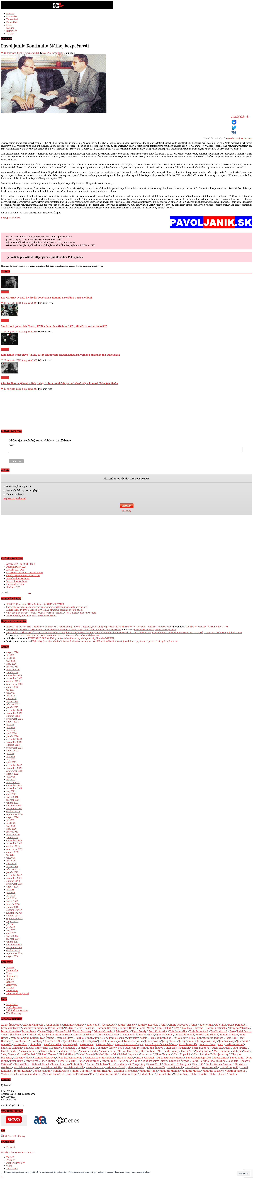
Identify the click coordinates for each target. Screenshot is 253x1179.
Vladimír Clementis (125, 1070)
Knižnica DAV (13, 587)
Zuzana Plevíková (77, 1074)
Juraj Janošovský (207, 1041)
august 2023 (12, 750)
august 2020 (12, 817)
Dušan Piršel (63, 1031)
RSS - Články (19, 1136)
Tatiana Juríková (115, 1067)
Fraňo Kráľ (33, 1034)
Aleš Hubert (109, 1024)
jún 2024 (10, 727)
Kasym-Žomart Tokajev (129, 1044)
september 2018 (14, 883)
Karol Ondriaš (104, 1044)
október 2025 (13, 681)
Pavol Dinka (220, 1057)
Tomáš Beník (175, 1067)
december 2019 (14, 840)
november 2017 (14, 912)
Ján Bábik (242, 1041)
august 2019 (12, 852)
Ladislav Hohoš (234, 1044)
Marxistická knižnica (16, 581)
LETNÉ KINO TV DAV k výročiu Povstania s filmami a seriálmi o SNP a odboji (46, 297)
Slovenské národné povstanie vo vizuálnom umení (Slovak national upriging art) (46, 606)
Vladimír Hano (148, 1070)
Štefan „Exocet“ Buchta (223, 1074)
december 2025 (14, 675)
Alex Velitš (93, 1024)
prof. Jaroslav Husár (155, 1060)
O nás (9, 1165)
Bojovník (220, 1024)
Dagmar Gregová (107, 1028)
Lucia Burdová (200, 1047)
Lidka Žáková (155, 1047)
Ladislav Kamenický (36, 1047)
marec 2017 (12, 935)
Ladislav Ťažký (107, 1047)
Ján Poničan (20, 1044)
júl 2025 (10, 689)
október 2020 (13, 811)
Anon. (194, 1024)
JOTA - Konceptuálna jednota (206, 1037)
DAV (176, 1028)
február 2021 (13, 799)
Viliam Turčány (80, 1070)
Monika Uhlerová (44, 1057)
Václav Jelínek (9, 1074)
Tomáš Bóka (192, 1067)
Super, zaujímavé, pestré (18, 486)
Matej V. (237, 1051)
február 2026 (13, 669)
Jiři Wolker (180, 1037)
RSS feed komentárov (17, 1010)
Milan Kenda (162, 1054)
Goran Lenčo (127, 1034)
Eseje (9, 25)
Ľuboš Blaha (147, 1074)
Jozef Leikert (21, 1041)
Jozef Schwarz (72, 1041)
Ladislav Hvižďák (11, 1047)
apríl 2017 (11, 933)
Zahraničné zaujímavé (17, 993)
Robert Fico (77, 1064)
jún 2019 (10, 857)
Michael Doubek (25, 1054)
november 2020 (14, 808)
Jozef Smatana (106, 1041)
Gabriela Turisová (83, 1034)
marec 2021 (12, 797)
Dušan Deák (29, 1031)
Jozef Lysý (37, 1041)
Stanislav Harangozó (26, 1067)
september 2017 (14, 918)
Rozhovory (11, 30)
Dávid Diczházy (82, 1031)
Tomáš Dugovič (229, 1067)
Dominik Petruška (216, 1028)
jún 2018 (10, 892)
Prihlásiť (10, 1147)
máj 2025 (10, 695)
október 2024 (13, 715)
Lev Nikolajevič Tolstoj (131, 1047)
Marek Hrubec (9, 1051)
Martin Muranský (168, 1051)
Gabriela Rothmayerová (56, 1034)
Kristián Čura (207, 1044)
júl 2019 (10, 854)
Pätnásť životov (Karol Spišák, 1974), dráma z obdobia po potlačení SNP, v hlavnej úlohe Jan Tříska (59, 383)
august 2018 (12, 886)
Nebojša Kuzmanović (69, 1057)
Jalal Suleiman (84, 1037)
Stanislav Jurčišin (51, 1067)
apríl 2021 (11, 794)
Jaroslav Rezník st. (160, 1037)
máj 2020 (10, 825)
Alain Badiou (53, 1024)
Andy (164, 1024)
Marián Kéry (107, 1051)
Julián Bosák (152, 1041)
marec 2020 (12, 831)
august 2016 (12, 956)
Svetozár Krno (94, 1067)
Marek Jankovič (29, 1051)
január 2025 (12, 707)
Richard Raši (21, 1064)
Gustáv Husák (145, 1034)
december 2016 (14, 944)
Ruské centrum (118, 1064)
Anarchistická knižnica (17, 578)
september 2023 (14, 747)
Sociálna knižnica (15, 584)
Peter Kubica (48, 1060)
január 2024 (12, 736)
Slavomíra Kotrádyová (177, 1064)
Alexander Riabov (74, 1024)
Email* (11, 445)
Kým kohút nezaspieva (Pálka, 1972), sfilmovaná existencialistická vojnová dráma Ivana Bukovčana (60, 354)
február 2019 (13, 869)
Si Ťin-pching (137, 1064)
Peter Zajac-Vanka (129, 1060)
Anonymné (206, 1024)
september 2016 (14, 953)
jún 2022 (10, 776)
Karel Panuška (52, 1044)
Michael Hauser (47, 1054)
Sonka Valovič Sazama (219, 1064)
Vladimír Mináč (190, 1070)
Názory (10, 981)
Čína (92, 1074)
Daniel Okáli (164, 1028)
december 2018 (14, 875)
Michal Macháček (106, 1054)
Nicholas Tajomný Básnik (99, 1057)
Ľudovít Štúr (164, 1074)
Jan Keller (101, 1037)
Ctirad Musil (55, 1028)
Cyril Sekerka (86, 1028)
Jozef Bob (231, 1037)
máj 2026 (10, 660)
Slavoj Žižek (154, 1064)
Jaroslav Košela (138, 1037)
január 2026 (12, 672)
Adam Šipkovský (11, 1024)
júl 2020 (10, 820)
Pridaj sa (10, 1159)
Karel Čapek (70, 1044)
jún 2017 (10, 927)
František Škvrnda (14, 1034)
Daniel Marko (146, 1028)
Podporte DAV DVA (15, 1162)
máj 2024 (10, 730)
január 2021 (12, 802)
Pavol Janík (57, 52)
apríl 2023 (11, 762)
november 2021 (14, 788)
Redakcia (233, 1060)
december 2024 (14, 710)
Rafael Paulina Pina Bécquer (208, 1060)
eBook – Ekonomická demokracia (23, 575)
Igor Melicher (164, 1034)
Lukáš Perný (240, 1047)
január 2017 (12, 941)
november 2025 (14, 678)
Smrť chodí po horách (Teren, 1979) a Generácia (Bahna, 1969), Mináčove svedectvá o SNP (54, 326)
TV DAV (10, 33)
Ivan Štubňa (47, 1037)
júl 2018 (10, 889)
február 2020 (13, 834)
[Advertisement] (80, 408)
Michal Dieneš (85, 1054)
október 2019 (13, 846)
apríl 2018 (11, 898)
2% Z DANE (12, 1168)
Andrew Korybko (148, 1024)
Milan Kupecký (181, 1054)
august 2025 (12, 687)
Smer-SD (198, 1064)
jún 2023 (10, 756)
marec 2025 (12, 701)
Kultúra (10, 27)
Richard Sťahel (40, 1064)
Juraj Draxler (187, 1041)
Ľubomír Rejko (128, 1074)
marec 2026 (12, 666)
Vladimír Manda (169, 1070)
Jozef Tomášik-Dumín (130, 1041)
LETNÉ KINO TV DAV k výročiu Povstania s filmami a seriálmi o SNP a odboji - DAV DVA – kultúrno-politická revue (63, 629)
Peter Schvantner (89, 1060)
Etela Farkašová (198, 1031)
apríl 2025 (11, 698)
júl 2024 (10, 724)
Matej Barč (187, 1051)
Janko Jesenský (118, 1037)
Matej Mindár (222, 1051)
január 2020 (12, 837)
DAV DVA (46, 52)
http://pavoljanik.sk (11, 217)
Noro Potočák (125, 1057)
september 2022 (14, 770)
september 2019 (14, 849)
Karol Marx (86, 1044)
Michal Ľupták (127, 1054)
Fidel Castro (244, 1031)
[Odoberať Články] (6, 1136)
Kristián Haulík (188, 1044)
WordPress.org (13, 1013)
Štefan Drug (181, 1074)
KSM (220, 1044)
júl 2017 (10, 924)
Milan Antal (145, 1054)
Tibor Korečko (136, 1067)
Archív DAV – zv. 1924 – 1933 (20, 563)
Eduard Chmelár (104, 1031)
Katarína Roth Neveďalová (161, 1044)
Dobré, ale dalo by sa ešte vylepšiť (22, 490)
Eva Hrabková (218, 1031)
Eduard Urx (123, 1031)
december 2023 (14, 739)
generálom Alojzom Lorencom (239, 138)
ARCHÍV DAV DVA (15, 569)
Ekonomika (11, 16)
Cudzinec (70, 1028)
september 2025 (14, 684)
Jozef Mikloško (53, 1041)
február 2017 (13, 938)
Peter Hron (16, 1060)
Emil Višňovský (158, 1031)
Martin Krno (148, 1051)
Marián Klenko (89, 1051)
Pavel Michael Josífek (198, 1057)
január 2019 (12, 872)
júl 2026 (10, 655)
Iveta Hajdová (65, 1037)
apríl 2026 (11, 663)
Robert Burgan (60, 1064)
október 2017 (13, 915)
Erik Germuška (178, 1031)
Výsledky (126, 511)
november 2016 (14, 947)
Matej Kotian (203, 1051)
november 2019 (14, 843)
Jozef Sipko (89, 1041)
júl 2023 (10, 753)
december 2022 (14, 765)
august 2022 (12, 773)
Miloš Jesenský (219, 1054)
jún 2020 (10, 823)
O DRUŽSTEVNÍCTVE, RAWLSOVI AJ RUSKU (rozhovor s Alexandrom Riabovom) (59, 635)
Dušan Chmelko (10, 1031)
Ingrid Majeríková (207, 1034)
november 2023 (14, 742)
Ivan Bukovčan (229, 1034)
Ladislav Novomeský (62, 1047)
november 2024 (14, 713)
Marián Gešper (69, 1051)
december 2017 (14, 909)
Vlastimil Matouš (235, 1070)
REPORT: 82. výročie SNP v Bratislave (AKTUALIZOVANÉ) (35, 604)
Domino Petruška (239, 1028)
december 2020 (14, 805)
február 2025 (13, 704)
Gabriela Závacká (107, 1034)
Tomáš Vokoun (41, 1070)
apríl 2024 (11, 733)
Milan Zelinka (200, 1054)
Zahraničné (12, 19)
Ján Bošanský (227, 1041)
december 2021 (14, 785)
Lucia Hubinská (221, 1047)
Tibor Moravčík (156, 1067)
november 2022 (14, 768)
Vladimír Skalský (212, 1070)
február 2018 (13, 904)
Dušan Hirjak (46, 1031)
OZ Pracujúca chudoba (170, 1057)
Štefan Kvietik (199, 1074)
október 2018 (13, 880)
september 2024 (14, 718)
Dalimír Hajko (127, 1028)
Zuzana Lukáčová (53, 1074)
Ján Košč (6, 1044)
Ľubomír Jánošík (107, 1074)
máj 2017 (10, 930)
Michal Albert (67, 1054)
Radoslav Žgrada (179, 1060)
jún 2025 (10, 692)
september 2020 (14, 814)
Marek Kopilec (49, 1051)
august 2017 (12, 921)
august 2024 (12, 721)
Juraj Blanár (169, 1041)
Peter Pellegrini (67, 1060)
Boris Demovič (236, 1024)
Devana (198, 1028)
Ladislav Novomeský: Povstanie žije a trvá (207, 626)
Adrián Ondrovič (33, 1024)
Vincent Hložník (101, 1070)
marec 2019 (12, 866)
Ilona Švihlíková (184, 1034)
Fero (232, 1031)
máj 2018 (10, 895)
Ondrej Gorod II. (144, 1057)
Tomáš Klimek (22, 1070)
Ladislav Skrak (86, 1047)
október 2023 (13, 744)
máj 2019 (10, 860)
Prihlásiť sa (12, 1004)
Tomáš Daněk (210, 1067)
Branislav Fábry (10, 1028)
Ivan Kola (16, 1037)
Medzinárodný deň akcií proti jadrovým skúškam (31, 615)
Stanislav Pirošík (74, 1067)
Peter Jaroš (31, 1060)
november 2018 (14, 878)
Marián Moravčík (128, 1051)
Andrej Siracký (127, 1024)
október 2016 (13, 950)
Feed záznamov (14, 1007)
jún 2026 (10, 658)
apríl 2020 (11, 828)
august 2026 (12, 652)
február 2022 (13, 782)
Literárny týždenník (178, 1047)
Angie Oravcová (178, 1024)
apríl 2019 (11, 863)
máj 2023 (10, 759)
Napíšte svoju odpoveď (14, 498)
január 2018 (12, 907)
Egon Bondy (139, 1031)
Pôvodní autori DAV (16, 566)
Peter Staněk (108, 1060)
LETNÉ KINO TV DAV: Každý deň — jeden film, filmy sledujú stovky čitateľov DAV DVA (71, 638)
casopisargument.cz (34, 1028)
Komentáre (11, 22)
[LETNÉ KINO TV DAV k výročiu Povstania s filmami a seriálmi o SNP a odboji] (9, 286)
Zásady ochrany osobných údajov (17, 1152)
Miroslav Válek (23, 1057)
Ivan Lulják (31, 1037)
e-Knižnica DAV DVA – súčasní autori (24, 572)
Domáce (10, 13)
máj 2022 (10, 779)
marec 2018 (12, 901)
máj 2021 (10, 791)
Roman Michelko (97, 1064)
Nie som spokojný (14, 494)
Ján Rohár (35, 1044)
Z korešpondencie (30, 1074)
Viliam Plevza (61, 1070)
